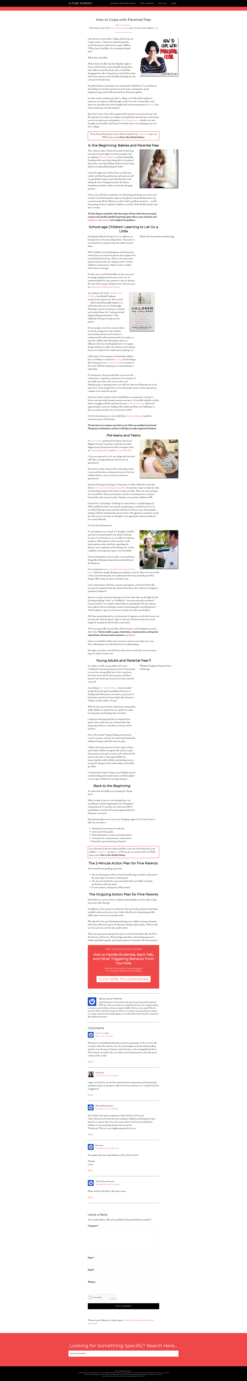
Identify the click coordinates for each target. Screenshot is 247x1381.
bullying (106, 450)
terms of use (125, 1376)
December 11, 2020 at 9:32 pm (107, 1075)
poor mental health (123, 450)
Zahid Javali (100, 1033)
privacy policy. (139, 1376)
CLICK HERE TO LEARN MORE (124, 979)
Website (91, 1282)
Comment (93, 1226)
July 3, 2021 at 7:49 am (104, 1036)
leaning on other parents (99, 220)
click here (143, 134)
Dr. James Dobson (108, 688)
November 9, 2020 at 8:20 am (107, 1148)
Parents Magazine (107, 157)
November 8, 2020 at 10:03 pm (107, 1184)
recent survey (96, 441)
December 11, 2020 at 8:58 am (107, 1108)
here (155, 28)
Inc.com (117, 359)
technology (96, 450)
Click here (102, 852)
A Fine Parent (81, 3)
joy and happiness (129, 120)
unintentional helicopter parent (105, 287)
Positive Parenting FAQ (119, 28)
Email (91, 1270)
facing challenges (134, 416)
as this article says (135, 403)
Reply (90, 1061)
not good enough (114, 362)
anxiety (150, 104)
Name (91, 1257)
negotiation (129, 635)
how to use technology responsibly (109, 488)
